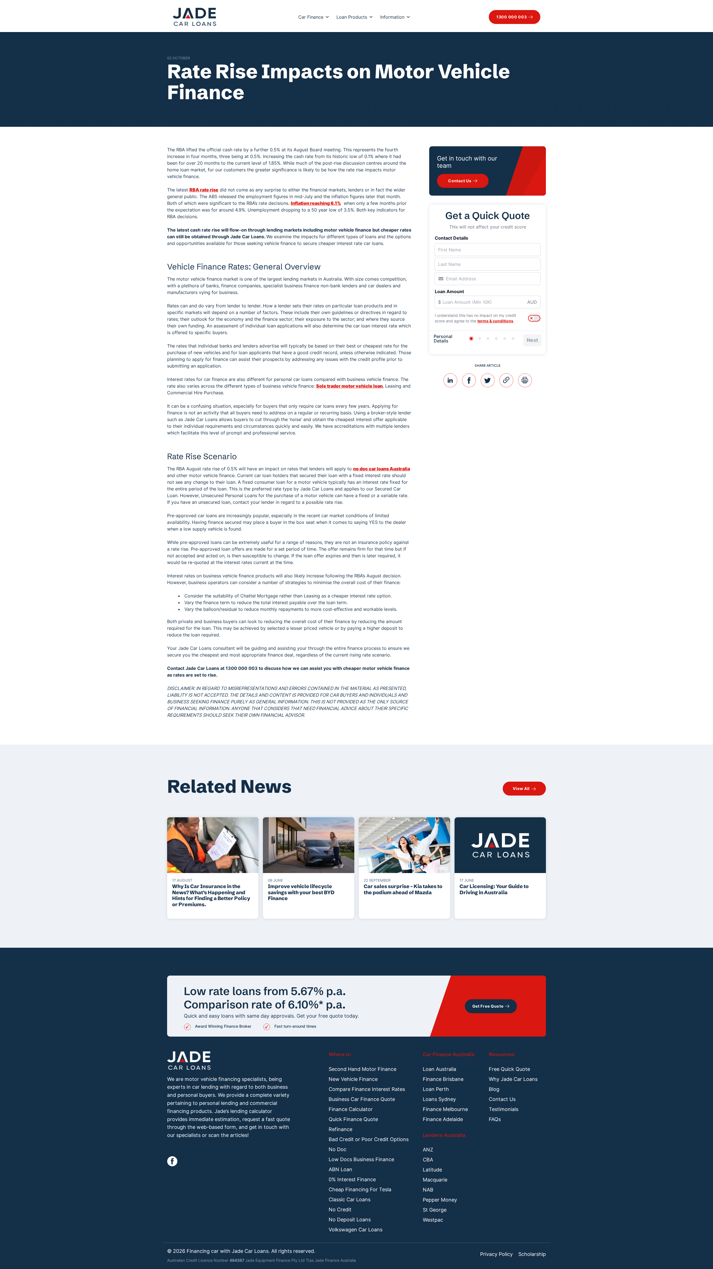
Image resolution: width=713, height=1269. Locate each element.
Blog (494, 1089)
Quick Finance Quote (353, 1119)
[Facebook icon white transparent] (172, 1161)
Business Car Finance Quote (362, 1099)
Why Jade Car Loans (513, 1079)
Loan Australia (439, 1069)
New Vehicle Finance (353, 1079)
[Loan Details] (488, 338)
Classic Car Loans (349, 1199)
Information (392, 17)
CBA (428, 1160)
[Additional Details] (504, 338)
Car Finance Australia (448, 1054)
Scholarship (532, 1254)
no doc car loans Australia (381, 468)
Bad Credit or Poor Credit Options (369, 1139)
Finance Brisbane (443, 1079)
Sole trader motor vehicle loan (349, 386)
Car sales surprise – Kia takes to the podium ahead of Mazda (403, 889)
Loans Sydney (439, 1099)
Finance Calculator (351, 1109)
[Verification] (479, 338)
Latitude (432, 1170)
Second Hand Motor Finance (362, 1069)
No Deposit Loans (350, 1219)
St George (434, 1210)
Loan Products (351, 17)
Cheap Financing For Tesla (360, 1189)
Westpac (433, 1220)
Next (532, 340)
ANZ (428, 1150)
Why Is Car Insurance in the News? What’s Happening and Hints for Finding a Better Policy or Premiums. (211, 895)
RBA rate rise (203, 190)
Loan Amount (449, 291)
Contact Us (502, 1099)
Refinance (340, 1129)
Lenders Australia (444, 1135)
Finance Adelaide (443, 1119)
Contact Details (451, 238)
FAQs (495, 1119)
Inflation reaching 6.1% (316, 203)
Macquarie (435, 1180)
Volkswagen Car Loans (355, 1229)
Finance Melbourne (445, 1109)
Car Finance (310, 17)
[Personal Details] (471, 338)
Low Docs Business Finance (361, 1159)
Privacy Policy (496, 1254)
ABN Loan (340, 1169)
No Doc (337, 1149)
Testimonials (503, 1109)
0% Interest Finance (352, 1179)
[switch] (534, 318)
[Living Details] (496, 338)
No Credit (340, 1209)
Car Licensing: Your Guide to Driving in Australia (494, 889)
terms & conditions (495, 321)
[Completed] (513, 338)
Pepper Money (440, 1200)
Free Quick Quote (509, 1069)
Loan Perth (436, 1089)
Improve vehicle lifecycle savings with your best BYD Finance (301, 892)
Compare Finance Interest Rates (367, 1089)
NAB (428, 1190)
